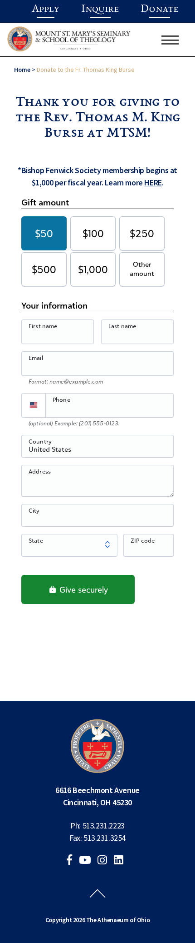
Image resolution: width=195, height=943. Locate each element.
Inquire (100, 9)
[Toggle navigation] (170, 40)
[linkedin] (121, 861)
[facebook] (72, 861)
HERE (152, 182)
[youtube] (87, 861)
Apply (45, 9)
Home (22, 69)
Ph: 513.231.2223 (97, 825)
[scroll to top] (97, 902)
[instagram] (105, 861)
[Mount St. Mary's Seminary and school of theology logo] (69, 42)
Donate (159, 9)
